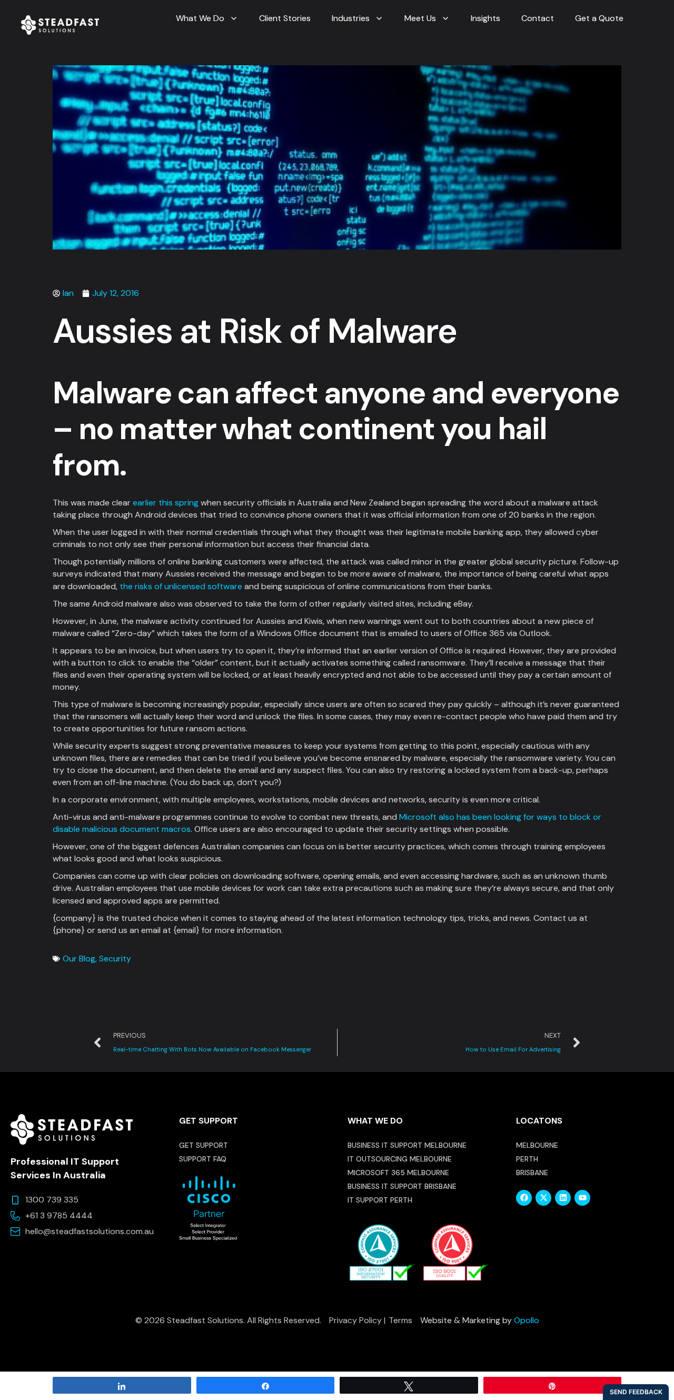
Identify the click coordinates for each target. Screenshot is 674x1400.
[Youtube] (582, 1198)
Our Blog (79, 958)
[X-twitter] (543, 1198)
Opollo (526, 1320)
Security (115, 958)
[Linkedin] (563, 1198)
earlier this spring (166, 502)
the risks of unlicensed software (181, 586)
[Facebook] (524, 1198)
